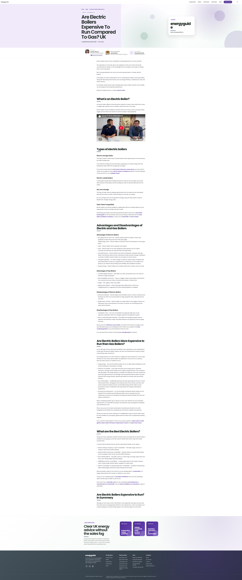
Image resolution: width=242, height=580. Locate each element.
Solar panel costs (123, 561)
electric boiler (121, 90)
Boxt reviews (135, 216)
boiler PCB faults (110, 423)
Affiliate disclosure (150, 565)
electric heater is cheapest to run (123, 171)
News (220, 1)
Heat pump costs (123, 563)
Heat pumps (109, 563)
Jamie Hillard (114, 53)
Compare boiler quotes (136, 564)
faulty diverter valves (122, 423)
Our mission (148, 559)
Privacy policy (149, 563)
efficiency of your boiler (113, 325)
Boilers (199, 1)
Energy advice (109, 557)
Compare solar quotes (138, 567)
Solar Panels (206, 1)
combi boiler (136, 471)
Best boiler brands (123, 559)
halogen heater (115, 173)
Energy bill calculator (137, 559)
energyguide (90, 555)
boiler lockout (136, 421)
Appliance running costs (123, 568)
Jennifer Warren (94, 52)
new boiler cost (111, 482)
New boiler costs (123, 557)
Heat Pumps (214, 1)
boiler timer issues (136, 423)
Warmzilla (125, 216)
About (147, 557)
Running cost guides (137, 561)
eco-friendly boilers (125, 332)
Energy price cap (123, 565)
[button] (237, 2)
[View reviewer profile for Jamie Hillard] (107, 53)
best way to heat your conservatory (123, 169)
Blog (87, 9)
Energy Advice (192, 1)
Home (82, 9)
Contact (148, 561)
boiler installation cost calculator (129, 484)
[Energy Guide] (5, 2)
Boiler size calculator (137, 557)
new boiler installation (121, 476)
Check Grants (228, 1)
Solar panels (109, 561)
